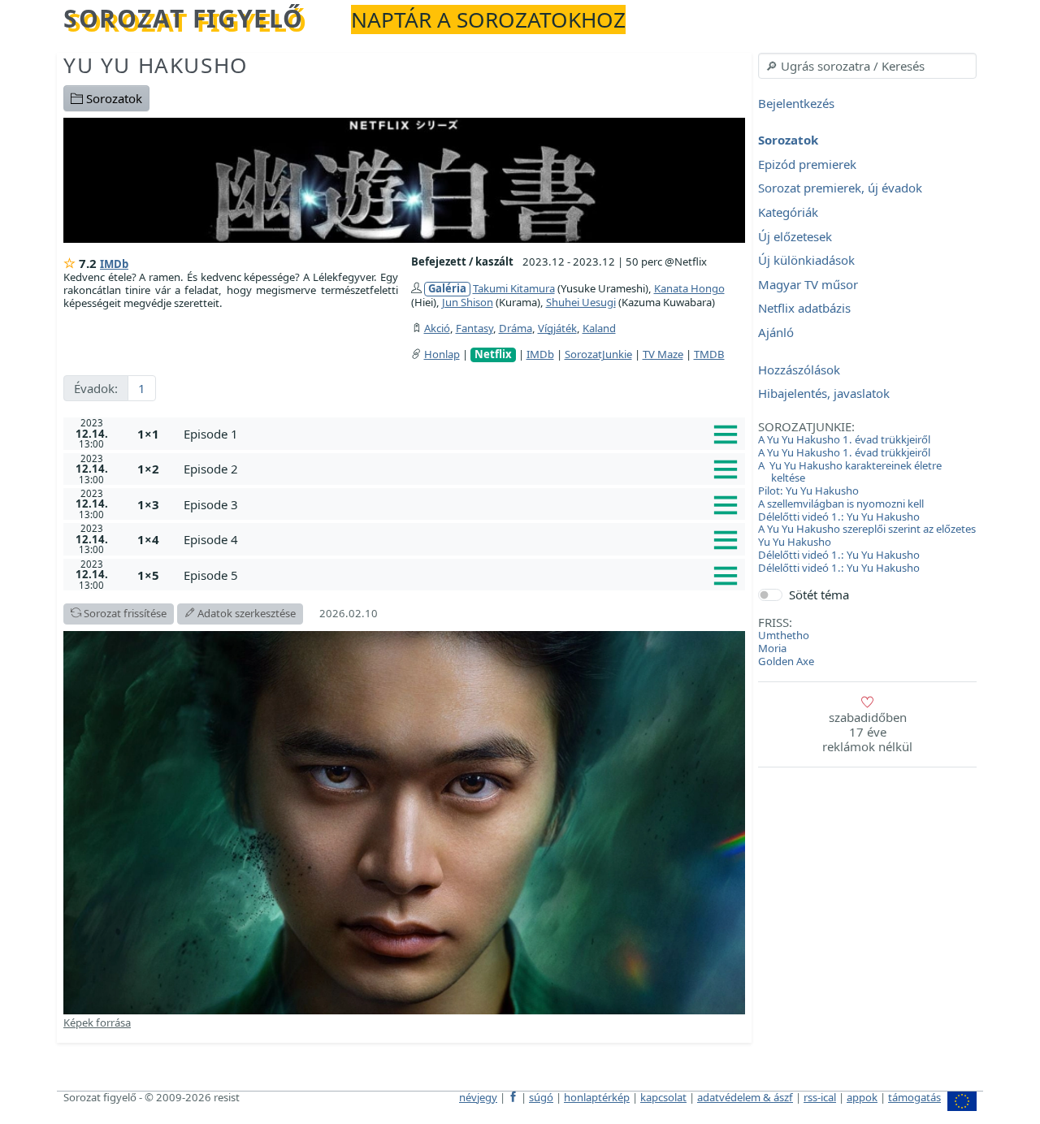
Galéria (447, 289)
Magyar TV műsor (808, 284)
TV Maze (663, 354)
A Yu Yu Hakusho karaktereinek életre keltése (850, 472)
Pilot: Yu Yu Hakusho (808, 490)
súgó (541, 1097)
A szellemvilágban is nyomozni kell (841, 503)
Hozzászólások (799, 369)
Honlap (442, 354)
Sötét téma (819, 594)
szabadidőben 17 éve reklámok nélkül (867, 731)
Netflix (493, 354)
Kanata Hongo (689, 288)
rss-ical (820, 1097)
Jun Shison (467, 302)
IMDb (114, 264)
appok (862, 1097)
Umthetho (783, 635)
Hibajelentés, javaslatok (824, 394)
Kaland (599, 328)
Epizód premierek (807, 164)
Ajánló (776, 332)
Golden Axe (786, 661)
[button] (461, 434)
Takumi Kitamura (514, 288)
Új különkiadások (806, 261)
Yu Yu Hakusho (156, 65)
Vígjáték (557, 328)
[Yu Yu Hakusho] (404, 179)
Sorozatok (112, 98)
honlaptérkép (597, 1097)
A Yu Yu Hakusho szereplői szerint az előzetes (867, 528)
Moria (772, 648)
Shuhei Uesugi (581, 302)
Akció (437, 328)
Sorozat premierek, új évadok (840, 188)
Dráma (515, 328)
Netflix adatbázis (804, 308)
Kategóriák (788, 212)
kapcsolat (663, 1097)
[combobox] (867, 66)
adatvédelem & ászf (745, 1097)
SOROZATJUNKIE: (806, 426)
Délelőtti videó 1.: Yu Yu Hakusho (839, 516)
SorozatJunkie (598, 354)
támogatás (914, 1097)
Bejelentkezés (796, 103)
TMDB (709, 354)
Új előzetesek (795, 236)
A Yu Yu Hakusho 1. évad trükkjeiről (844, 439)
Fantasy (474, 328)
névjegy (478, 1097)
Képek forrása (97, 1022)
